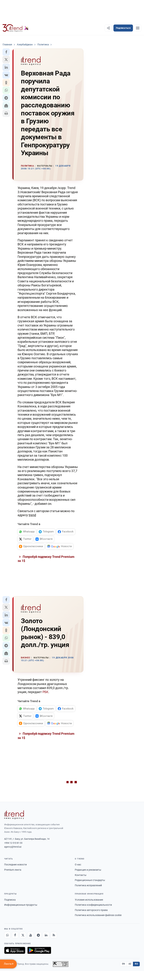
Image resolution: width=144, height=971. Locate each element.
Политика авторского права (91, 910)
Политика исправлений (88, 885)
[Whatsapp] (7, 935)
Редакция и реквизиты (88, 869)
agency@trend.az (12, 846)
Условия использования (89, 899)
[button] (6, 52)
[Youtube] (30, 935)
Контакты (80, 875)
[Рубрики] (137, 28)
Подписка (10, 899)
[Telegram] (38, 935)
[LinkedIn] (46, 935)
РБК (45, 692)
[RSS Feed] (54, 935)
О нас (78, 864)
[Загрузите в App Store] (14, 950)
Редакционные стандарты (90, 880)
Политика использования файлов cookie (98, 915)
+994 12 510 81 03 (13, 843)
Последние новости (15, 864)
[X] (23, 935)
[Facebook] (15, 935)
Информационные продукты (20, 904)
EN (123, 964)
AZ (130, 964)
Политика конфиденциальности (93, 904)
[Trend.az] (16, 28)
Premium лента (12, 869)
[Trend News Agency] (14, 814)
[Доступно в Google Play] (39, 950)
